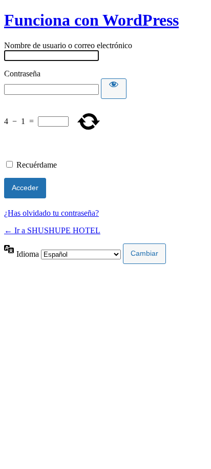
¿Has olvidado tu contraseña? (51, 213)
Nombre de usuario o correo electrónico (68, 45)
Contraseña (22, 73)
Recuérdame (36, 164)
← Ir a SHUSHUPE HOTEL (52, 230)
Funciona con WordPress (91, 20)
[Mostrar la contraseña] (113, 88)
